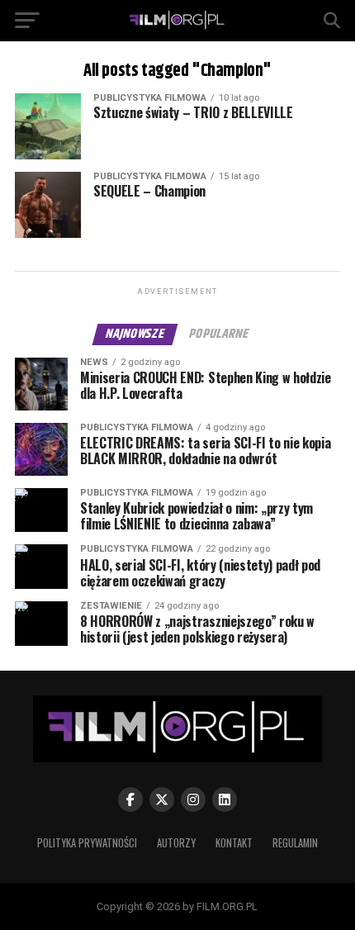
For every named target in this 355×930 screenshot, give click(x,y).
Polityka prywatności (87, 843)
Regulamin (295, 843)
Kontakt (234, 843)
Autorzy (176, 843)
